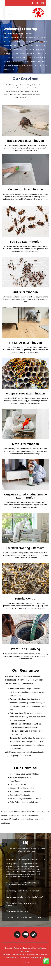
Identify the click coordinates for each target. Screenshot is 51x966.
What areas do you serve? (18, 911)
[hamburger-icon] (10, 12)
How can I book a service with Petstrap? (24, 917)
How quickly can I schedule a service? (22, 891)
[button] (25, 859)
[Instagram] (28, 962)
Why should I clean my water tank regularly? (21, 904)
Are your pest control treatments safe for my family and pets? (23, 884)
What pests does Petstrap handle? (22, 859)
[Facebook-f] (23, 962)
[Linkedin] (25, 962)
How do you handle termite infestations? (24, 897)
